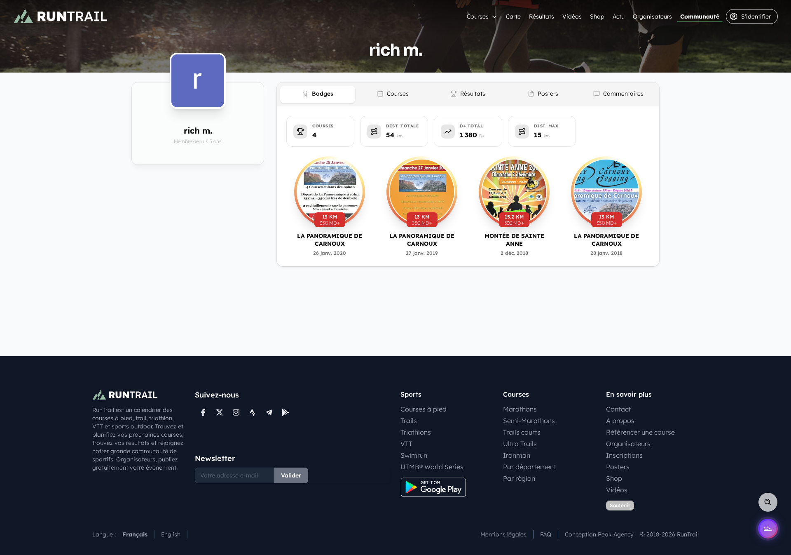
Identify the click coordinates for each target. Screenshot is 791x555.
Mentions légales (503, 534)
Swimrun (413, 455)
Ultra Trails (520, 444)
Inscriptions (624, 455)
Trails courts (522, 432)
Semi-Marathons (529, 420)
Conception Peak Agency (599, 534)
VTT (406, 444)
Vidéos (572, 16)
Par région (519, 478)
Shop (597, 16)
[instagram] (236, 412)
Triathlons (415, 432)
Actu (619, 16)
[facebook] (203, 412)
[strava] (252, 412)
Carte (513, 16)
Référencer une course (640, 432)
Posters (618, 467)
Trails (408, 420)
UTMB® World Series (431, 467)
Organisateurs (652, 16)
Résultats (541, 16)
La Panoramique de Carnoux (329, 239)
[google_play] (285, 412)
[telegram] (269, 412)
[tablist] (468, 94)
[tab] (317, 94)
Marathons (520, 409)
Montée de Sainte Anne (514, 239)
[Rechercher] (768, 502)
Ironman (516, 455)
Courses (478, 16)
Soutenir (620, 505)
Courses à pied (423, 409)
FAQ (545, 534)
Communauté (699, 16)
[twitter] (219, 412)
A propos (620, 420)
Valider (291, 475)
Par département (529, 467)
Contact (618, 409)
